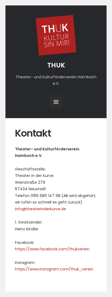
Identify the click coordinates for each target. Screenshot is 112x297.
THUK (56, 65)
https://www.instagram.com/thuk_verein (54, 269)
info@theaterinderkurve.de (40, 209)
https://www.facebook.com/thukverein (52, 249)
